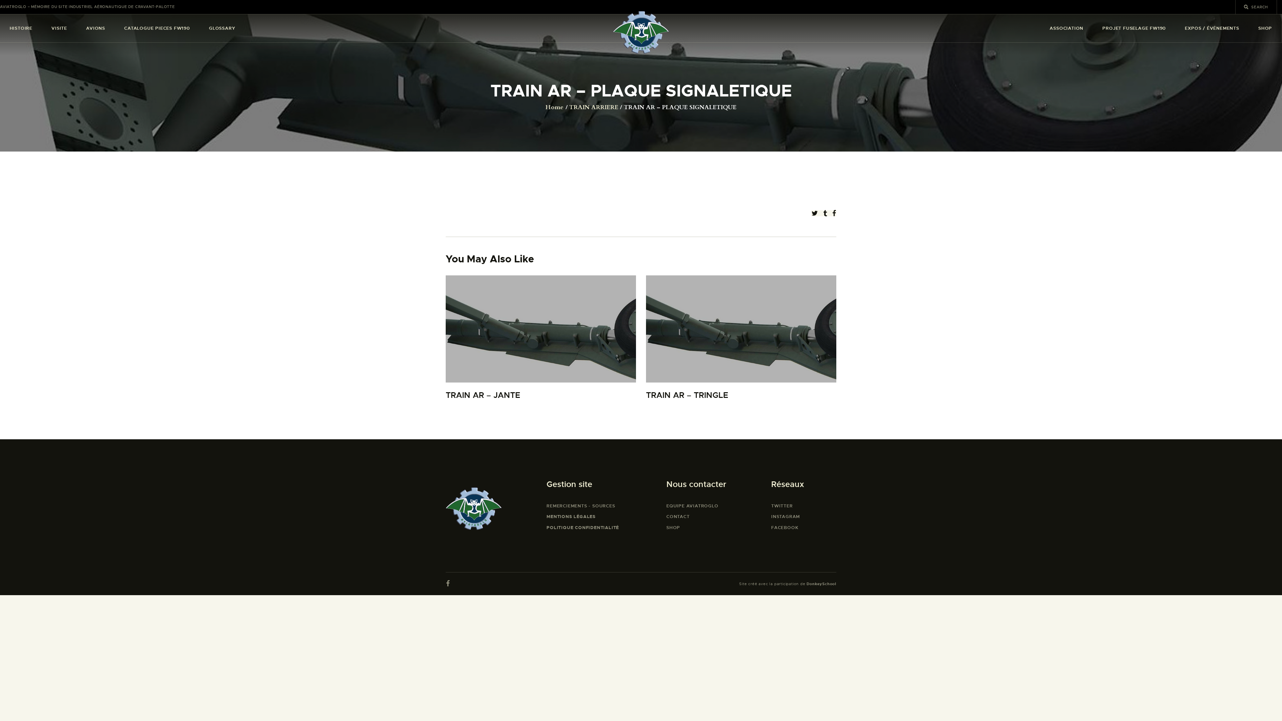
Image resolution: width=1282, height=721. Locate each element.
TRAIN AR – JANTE (483, 395)
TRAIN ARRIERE (593, 107)
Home (555, 107)
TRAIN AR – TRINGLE (687, 395)
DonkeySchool (821, 583)
